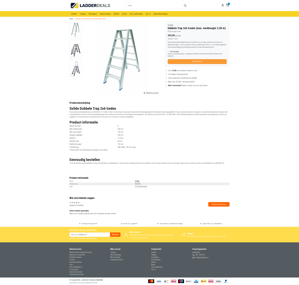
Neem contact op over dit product (195, 85)
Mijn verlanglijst (115, 257)
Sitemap (88, 283)
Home (71, 19)
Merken (116, 14)
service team (207, 163)
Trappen (83, 14)
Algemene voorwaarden (77, 255)
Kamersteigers (105, 14)
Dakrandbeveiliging (160, 14)
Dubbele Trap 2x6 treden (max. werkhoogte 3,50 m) (90, 19)
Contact (72, 260)
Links (71, 264)
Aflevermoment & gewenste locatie (80, 252)
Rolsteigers (93, 14)
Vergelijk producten (116, 260)
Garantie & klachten (75, 262)
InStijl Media (99, 280)
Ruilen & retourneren (75, 272)
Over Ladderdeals (136, 14)
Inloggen (113, 252)
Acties (124, 14)
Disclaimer (72, 283)
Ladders (74, 14)
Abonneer (115, 235)
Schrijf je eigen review (174, 31)
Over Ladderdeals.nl (75, 267)
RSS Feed (94, 283)
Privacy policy (73, 269)
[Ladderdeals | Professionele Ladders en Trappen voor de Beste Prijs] (90, 5)
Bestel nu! (199, 62)
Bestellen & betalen (75, 257)
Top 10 (148, 14)
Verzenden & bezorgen (76, 274)
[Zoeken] (185, 5)
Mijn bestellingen (115, 255)
